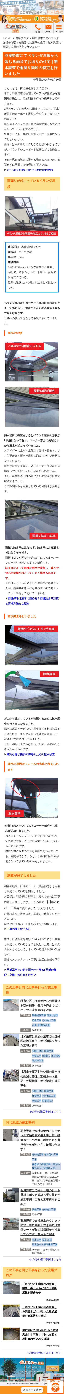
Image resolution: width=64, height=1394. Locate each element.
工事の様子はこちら (19, 928)
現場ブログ (22, 38)
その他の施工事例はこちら (45, 1111)
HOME (7, 38)
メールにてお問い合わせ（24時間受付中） (30, 169)
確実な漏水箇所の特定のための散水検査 (31, 754)
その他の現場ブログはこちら (44, 1352)
